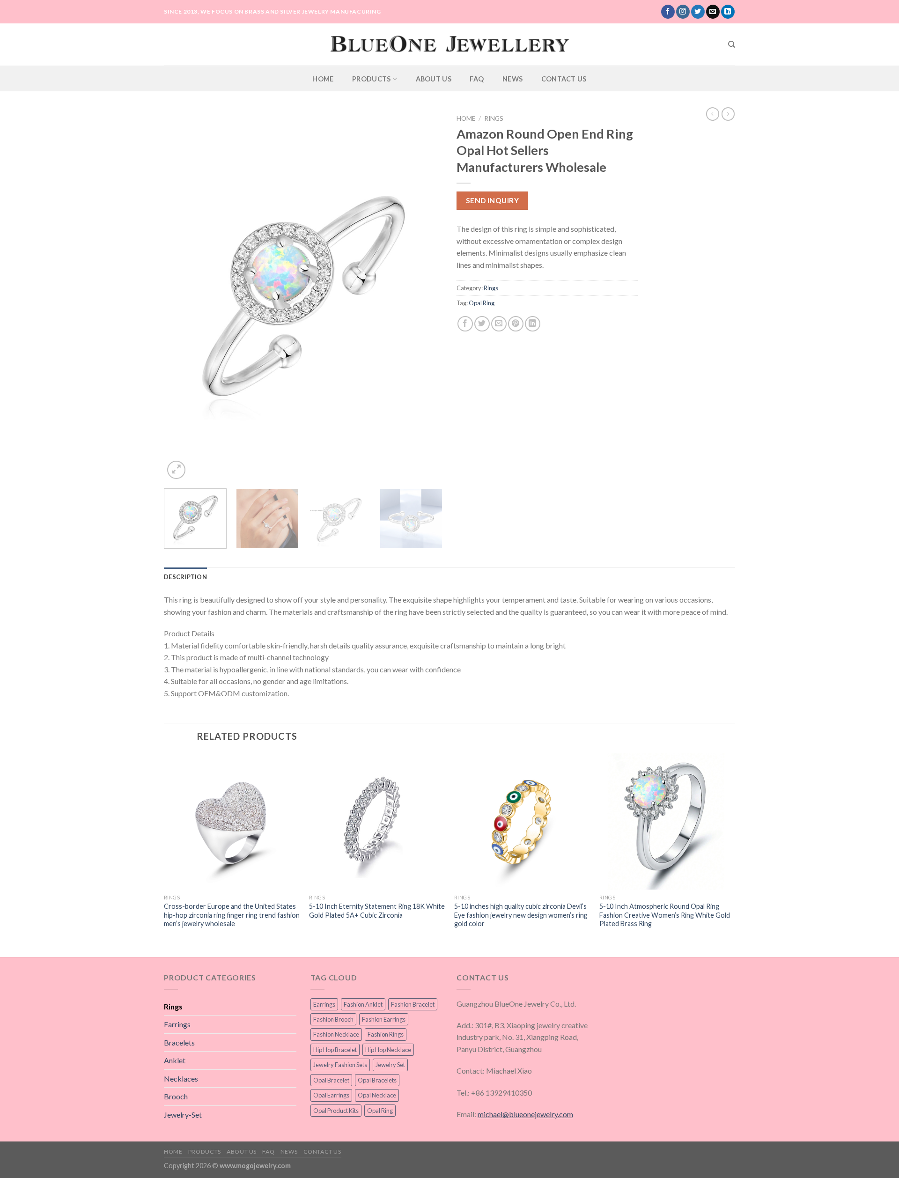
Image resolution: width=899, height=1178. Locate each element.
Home (322, 79)
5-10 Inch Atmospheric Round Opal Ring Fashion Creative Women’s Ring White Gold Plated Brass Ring (664, 915)
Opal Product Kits (336, 1110)
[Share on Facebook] (465, 323)
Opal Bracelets (377, 1080)
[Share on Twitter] (482, 323)
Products (371, 79)
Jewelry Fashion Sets (340, 1064)
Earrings (177, 1024)
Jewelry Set (390, 1064)
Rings (493, 118)
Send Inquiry (492, 200)
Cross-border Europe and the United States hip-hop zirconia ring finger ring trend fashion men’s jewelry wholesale (232, 915)
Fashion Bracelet (413, 1004)
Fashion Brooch (333, 1019)
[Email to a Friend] (499, 323)
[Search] (731, 44)
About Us (433, 79)
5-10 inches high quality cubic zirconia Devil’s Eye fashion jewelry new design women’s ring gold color (521, 915)
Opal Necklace (377, 1095)
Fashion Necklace (336, 1034)
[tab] (185, 576)
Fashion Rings (386, 1034)
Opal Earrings (331, 1095)
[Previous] (181, 295)
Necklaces (181, 1078)
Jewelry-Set (183, 1114)
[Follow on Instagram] (683, 12)
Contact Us (564, 79)
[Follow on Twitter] (698, 12)
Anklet (174, 1060)
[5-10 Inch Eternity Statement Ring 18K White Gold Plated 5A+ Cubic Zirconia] (377, 821)
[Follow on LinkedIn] (728, 12)
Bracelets (179, 1042)
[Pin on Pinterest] (515, 323)
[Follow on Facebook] (668, 12)
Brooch (176, 1096)
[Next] (425, 295)
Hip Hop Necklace (388, 1049)
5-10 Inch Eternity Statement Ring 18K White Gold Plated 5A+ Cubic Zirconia (377, 910)
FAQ (477, 79)
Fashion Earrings (383, 1019)
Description (185, 577)
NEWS (512, 79)
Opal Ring (481, 303)
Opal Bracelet (331, 1080)
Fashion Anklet (363, 1004)
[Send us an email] (713, 12)
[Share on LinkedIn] (532, 323)
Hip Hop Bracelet (335, 1049)
